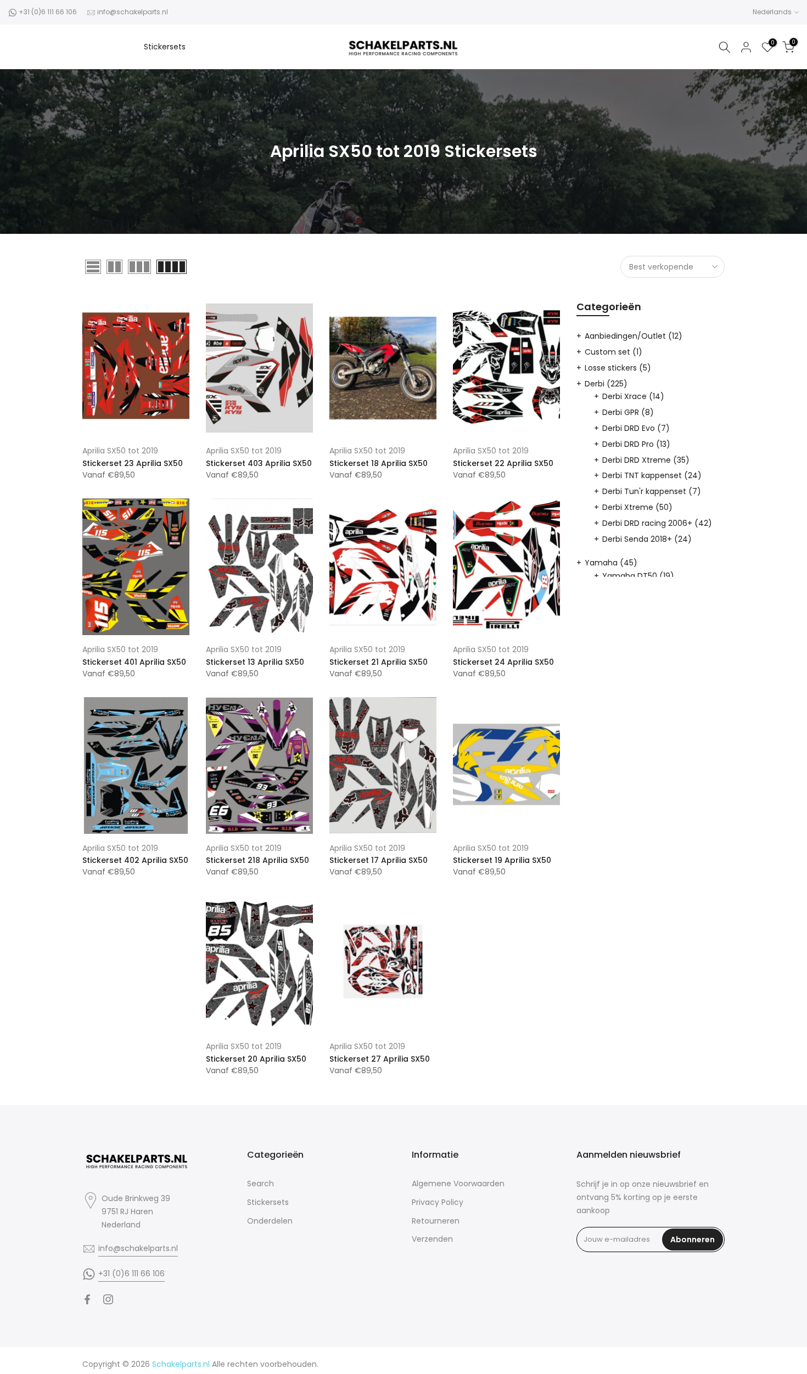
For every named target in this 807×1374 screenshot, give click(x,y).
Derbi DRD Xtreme (646, 460)
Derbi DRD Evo (636, 428)
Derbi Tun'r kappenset (651, 491)
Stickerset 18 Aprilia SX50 (378, 463)
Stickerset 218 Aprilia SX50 (257, 860)
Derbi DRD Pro (636, 444)
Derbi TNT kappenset (652, 475)
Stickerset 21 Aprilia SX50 (378, 662)
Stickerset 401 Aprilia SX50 (134, 662)
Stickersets (165, 46)
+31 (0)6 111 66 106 (48, 11)
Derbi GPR (628, 412)
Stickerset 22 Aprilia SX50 (503, 463)
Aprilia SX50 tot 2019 (120, 450)
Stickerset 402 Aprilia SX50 (135, 860)
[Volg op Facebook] (87, 1299)
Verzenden (432, 1238)
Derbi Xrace (633, 396)
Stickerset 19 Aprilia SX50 (502, 860)
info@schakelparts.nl (132, 11)
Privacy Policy (437, 1202)
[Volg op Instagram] (108, 1299)
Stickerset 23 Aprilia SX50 (132, 463)
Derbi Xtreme (637, 507)
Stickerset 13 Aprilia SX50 (255, 662)
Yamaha (611, 562)
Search (260, 1183)
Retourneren (435, 1220)
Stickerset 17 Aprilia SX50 (378, 860)
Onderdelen (270, 1220)
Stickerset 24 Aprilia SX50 (503, 662)
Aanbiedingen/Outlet (633, 335)
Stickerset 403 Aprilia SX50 (259, 463)
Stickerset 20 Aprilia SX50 (256, 1058)
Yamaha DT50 (638, 575)
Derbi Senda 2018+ (647, 539)
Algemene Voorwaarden (458, 1183)
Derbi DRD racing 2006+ (657, 523)
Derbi (606, 383)
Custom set (613, 351)
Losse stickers (618, 367)
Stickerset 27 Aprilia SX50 (379, 1058)
